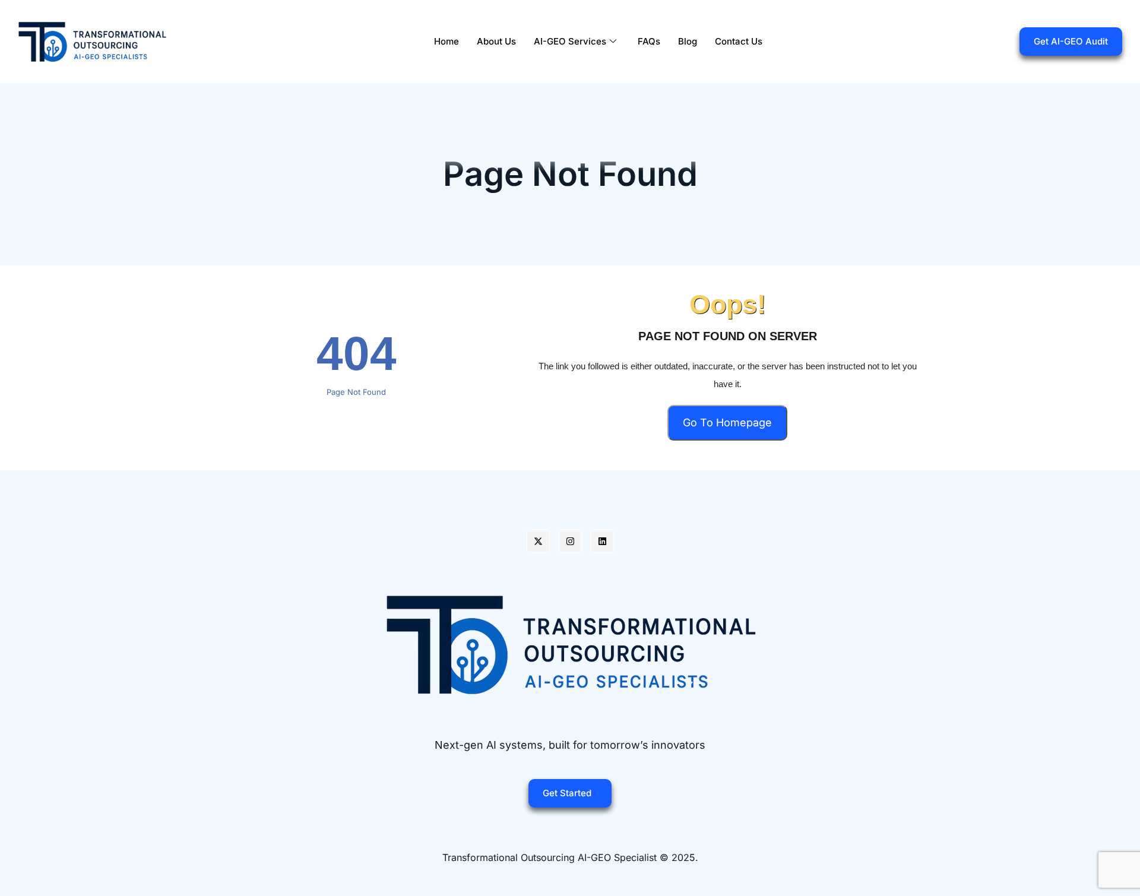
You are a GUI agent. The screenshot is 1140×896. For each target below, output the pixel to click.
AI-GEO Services (570, 41)
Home (446, 41)
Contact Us (738, 41)
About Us (496, 41)
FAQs (649, 41)
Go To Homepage (727, 422)
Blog (687, 41)
